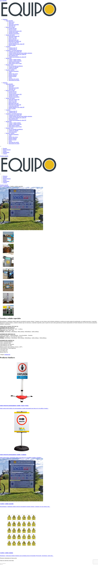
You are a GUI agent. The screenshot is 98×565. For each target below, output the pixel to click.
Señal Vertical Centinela (14, 62)
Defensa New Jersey (13, 73)
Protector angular (12, 76)
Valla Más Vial (12, 25)
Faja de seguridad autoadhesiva (16, 66)
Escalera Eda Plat (13, 28)
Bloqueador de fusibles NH (15, 41)
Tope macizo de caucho (14, 80)
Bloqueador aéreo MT (14, 40)
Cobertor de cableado (13, 67)
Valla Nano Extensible (14, 24)
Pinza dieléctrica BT (13, 55)
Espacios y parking (10, 69)
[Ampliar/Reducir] (0, 563)
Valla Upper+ (12, 22)
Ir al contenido (3, 0)
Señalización (8, 58)
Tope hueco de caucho (14, 79)
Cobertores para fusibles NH (15, 51)
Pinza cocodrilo (12, 45)
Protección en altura (10, 27)
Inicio (1, 186)
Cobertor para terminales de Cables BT (17, 54)
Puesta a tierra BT (13, 38)
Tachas (10, 77)
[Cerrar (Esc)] (4, 563)
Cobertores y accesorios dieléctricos (14, 50)
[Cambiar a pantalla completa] (2, 563)
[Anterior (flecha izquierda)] (0, 564)
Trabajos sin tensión (10, 35)
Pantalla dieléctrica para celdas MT (16, 44)
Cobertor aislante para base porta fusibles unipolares (20, 53)
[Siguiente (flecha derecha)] (2, 564)
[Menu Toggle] (0, 146)
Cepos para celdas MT (14, 42)
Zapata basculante (13, 68)
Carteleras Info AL (13, 49)
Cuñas (10, 72)
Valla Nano (11, 23)
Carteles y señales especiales (15, 60)
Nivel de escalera (12, 29)
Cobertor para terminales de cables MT (17, 57)
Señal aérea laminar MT (14, 36)
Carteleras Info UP (13, 47)
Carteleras (8, 46)
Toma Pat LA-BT (13, 37)
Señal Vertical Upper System (15, 63)
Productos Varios (9, 64)
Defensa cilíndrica (13, 75)
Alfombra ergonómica (14, 71)
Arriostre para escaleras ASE (15, 31)
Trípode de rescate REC (14, 33)
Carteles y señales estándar (15, 59)
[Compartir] (3, 563)
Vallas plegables (9, 20)
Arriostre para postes (13, 32)
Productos (5, 19)
